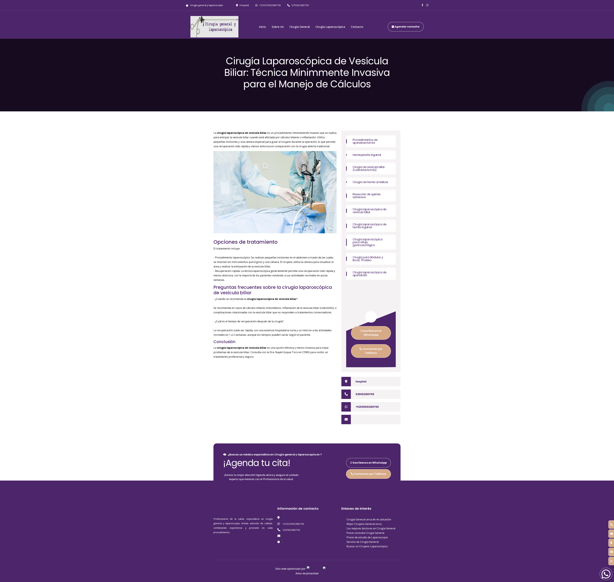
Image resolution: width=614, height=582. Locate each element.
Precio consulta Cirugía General (365, 533)
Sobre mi (278, 27)
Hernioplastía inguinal (367, 155)
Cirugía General (299, 27)
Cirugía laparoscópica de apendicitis (369, 273)
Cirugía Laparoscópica (330, 27)
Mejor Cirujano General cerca (364, 524)
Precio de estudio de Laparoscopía (367, 537)
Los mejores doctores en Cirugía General (370, 528)
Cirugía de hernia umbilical (370, 182)
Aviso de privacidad (307, 573)
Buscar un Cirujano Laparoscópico (367, 546)
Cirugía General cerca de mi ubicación (368, 519)
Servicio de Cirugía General (362, 542)
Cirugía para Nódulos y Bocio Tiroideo (368, 258)
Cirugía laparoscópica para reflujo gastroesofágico (367, 242)
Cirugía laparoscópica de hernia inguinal (369, 225)
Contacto (357, 27)
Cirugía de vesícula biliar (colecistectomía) (369, 168)
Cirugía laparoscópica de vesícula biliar (369, 210)
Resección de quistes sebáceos (367, 195)
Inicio (262, 27)
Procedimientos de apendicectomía (365, 141)
